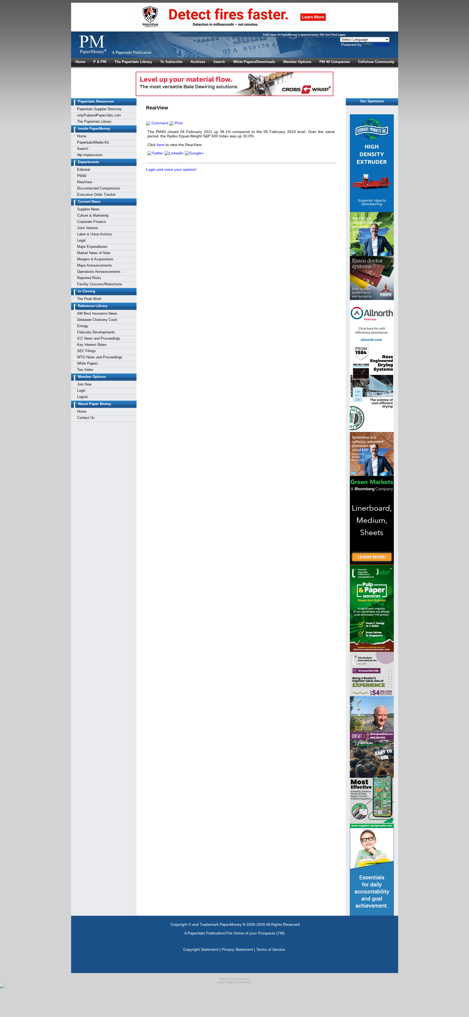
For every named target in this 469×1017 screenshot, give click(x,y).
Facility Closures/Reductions (99, 284)
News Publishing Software (234, 982)
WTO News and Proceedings (99, 357)
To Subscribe (171, 62)
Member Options (297, 62)
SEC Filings (86, 351)
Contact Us (86, 418)
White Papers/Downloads (254, 62)
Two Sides (85, 370)
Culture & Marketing (92, 215)
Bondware (242, 979)
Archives (198, 62)
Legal (81, 240)
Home (80, 62)
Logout (82, 397)
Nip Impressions (90, 155)
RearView (84, 182)
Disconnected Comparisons (98, 188)
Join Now (84, 384)
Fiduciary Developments (96, 332)
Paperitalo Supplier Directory (99, 109)
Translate (381, 44)
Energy (82, 326)
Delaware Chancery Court (97, 320)
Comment (159, 123)
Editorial (83, 170)
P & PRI (99, 62)
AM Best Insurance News (97, 313)
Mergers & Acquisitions (95, 259)
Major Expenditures (92, 247)
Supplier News (88, 209)
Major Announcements (94, 265)
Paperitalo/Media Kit (93, 142)
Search (219, 62)
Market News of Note (93, 253)
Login (81, 391)
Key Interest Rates (92, 345)
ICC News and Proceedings (98, 338)
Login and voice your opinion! (171, 169)
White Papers (87, 363)
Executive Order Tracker (96, 194)
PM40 (81, 176)
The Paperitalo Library (133, 62)
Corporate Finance (91, 222)
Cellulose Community (376, 62)
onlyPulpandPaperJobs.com (99, 115)
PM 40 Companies (334, 62)
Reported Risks (89, 278)
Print (178, 123)
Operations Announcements (99, 272)
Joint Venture (87, 228)
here (160, 145)
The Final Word (89, 299)
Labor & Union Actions (94, 234)
